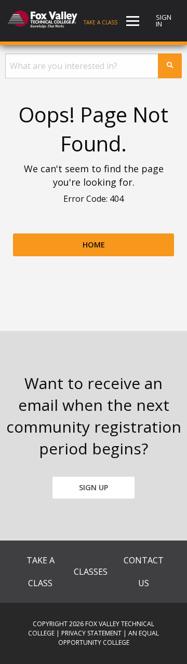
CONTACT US (144, 572)
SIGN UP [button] (93, 487)
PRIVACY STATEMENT (91, 633)
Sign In (163, 20)
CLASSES (91, 571)
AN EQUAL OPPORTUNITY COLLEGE (108, 638)
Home (94, 245)
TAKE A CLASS (40, 572)
